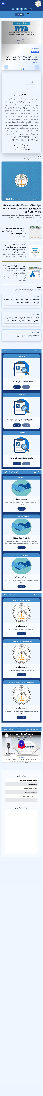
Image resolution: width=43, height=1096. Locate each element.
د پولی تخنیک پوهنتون (30, 788)
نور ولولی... (21, 634)
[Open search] (3, 3)
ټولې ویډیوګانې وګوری (10, 729)
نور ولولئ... (21, 675)
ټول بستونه (7, 350)
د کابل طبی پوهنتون (31, 792)
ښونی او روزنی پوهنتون (30, 796)
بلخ (36, 800)
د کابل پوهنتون (32, 784)
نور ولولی (16, 387)
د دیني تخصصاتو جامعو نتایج (28, 780)
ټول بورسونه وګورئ (9, 594)
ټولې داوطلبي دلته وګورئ (11, 471)
